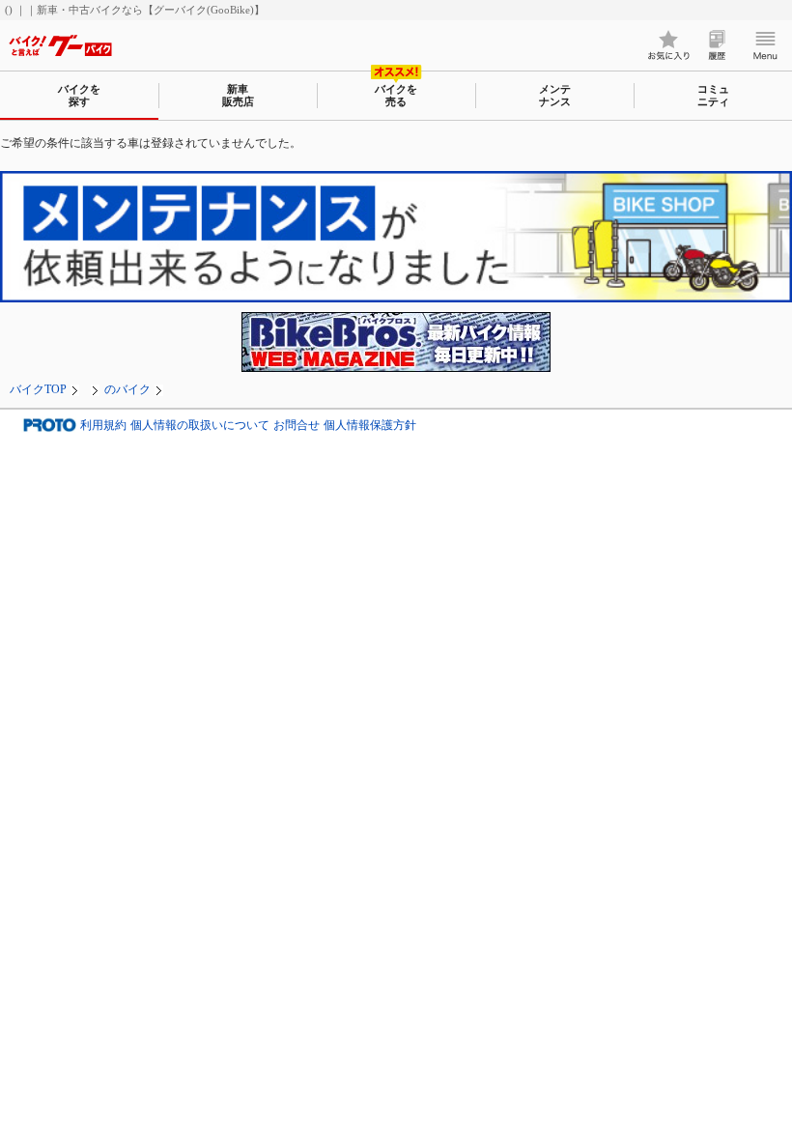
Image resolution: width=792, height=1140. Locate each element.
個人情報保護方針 (370, 425)
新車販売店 (238, 95)
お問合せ (296, 425)
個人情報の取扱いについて (199, 425)
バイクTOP (38, 389)
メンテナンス (555, 95)
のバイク (127, 389)
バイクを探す (79, 95)
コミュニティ (713, 95)
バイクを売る (396, 95)
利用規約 (103, 425)
